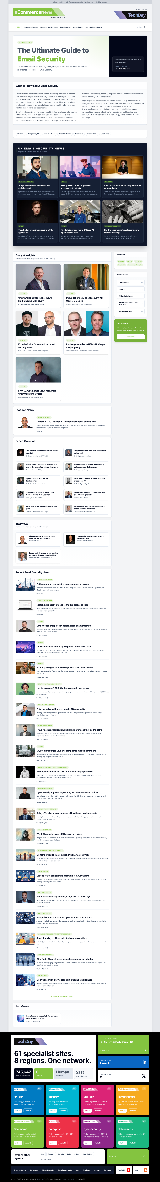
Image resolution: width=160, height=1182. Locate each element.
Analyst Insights (34, 134)
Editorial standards (65, 1170)
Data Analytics (65, 27)
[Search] (144, 27)
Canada (61, 1154)
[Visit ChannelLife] (59, 1089)
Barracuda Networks (135, 265)
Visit (16, 1111)
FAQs (77, 1170)
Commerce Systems (31, 27)
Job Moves (105, 134)
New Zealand (87, 1154)
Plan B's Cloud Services (52, 1179)
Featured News (49, 134)
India (69, 1154)
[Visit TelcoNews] (128, 1121)
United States (46, 1159)
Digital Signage (78, 27)
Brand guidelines (20, 1170)
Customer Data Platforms (49, 27)
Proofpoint (121, 265)
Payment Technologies (93, 27)
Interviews (79, 134)
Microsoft (121, 261)
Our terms (107, 1170)
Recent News (92, 134)
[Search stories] (144, 1156)
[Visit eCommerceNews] (24, 1121)
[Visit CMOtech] (93, 1089)
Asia (42, 1154)
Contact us (131, 337)
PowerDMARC (80, 1179)
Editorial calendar (48, 1170)
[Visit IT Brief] (59, 1121)
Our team (96, 1170)
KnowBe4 (138, 261)
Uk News (20, 134)
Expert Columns (65, 134)
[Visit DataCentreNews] (128, 1089)
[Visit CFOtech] (24, 1089)
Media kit (28, 1111)
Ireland (76, 1154)
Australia (51, 1154)
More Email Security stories (62, 996)
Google (129, 261)
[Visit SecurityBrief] (93, 1121)
